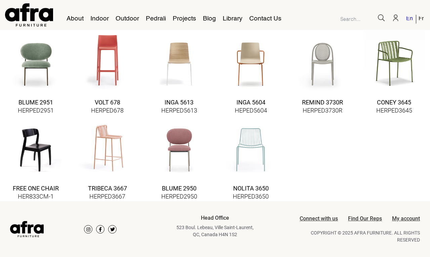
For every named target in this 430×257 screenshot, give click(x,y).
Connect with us (319, 218)
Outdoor (127, 19)
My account (406, 218)
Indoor (99, 19)
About (75, 19)
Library (233, 19)
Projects (184, 19)
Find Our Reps (365, 218)
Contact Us (265, 19)
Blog (209, 19)
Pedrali (156, 19)
